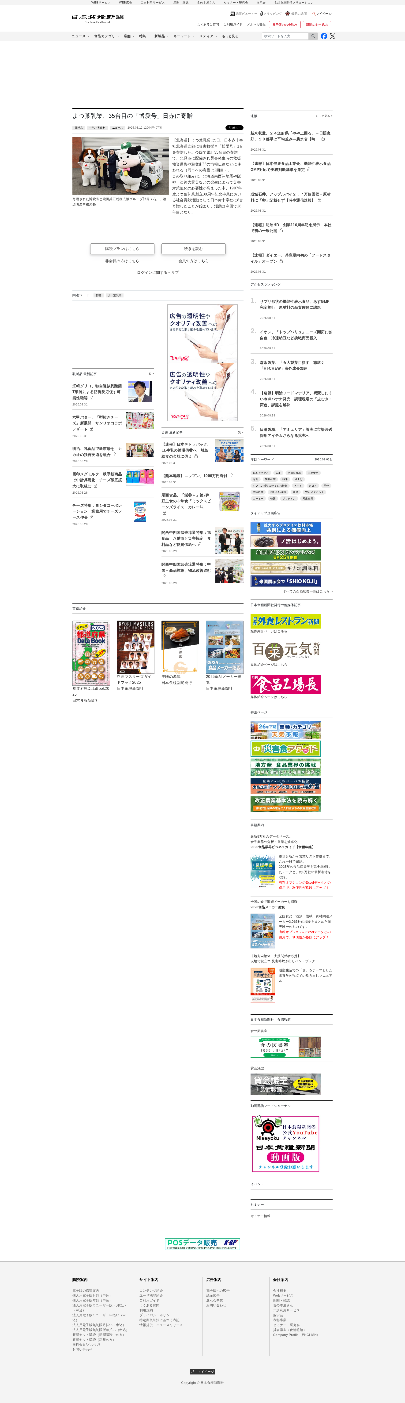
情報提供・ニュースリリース (161, 1325)
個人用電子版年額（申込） (92, 1300)
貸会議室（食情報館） (290, 1330)
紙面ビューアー (246, 13)
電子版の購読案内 (85, 1290)
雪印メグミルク (314, 492)
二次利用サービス (153, 2)
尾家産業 (308, 498)
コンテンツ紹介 (151, 1290)
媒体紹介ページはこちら (269, 631)
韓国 (273, 498)
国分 (326, 485)
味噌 (295, 492)
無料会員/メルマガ (86, 1344)
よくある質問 (149, 1305)
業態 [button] (127, 36)
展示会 (261, 2)
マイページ (204, 1372)
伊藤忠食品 (294, 472)
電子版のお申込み (284, 24)
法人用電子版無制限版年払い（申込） (100, 1330)
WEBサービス (101, 2)
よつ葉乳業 (114, 295)
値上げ (299, 479)
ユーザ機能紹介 (151, 1295)
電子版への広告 (218, 1290)
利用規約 (146, 1310)
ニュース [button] (79, 36)
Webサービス (283, 1295)
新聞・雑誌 (181, 2)
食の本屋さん (206, 2)
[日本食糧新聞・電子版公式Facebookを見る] (324, 36)
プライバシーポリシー (156, 1315)
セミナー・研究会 (236, 2)
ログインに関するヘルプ (158, 273)
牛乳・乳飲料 (97, 127)
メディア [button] (206, 36)
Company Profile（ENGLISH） (296, 1335)
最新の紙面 (299, 13)
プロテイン (289, 498)
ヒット (298, 485)
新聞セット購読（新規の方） (94, 1340)
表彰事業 (279, 1320)
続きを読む (193, 249)
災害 (98, 295)
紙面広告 (213, 1295)
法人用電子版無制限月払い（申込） (99, 1325)
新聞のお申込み (317, 24)
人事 (278, 472)
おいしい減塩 (278, 492)
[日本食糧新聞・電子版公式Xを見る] (332, 36)
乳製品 (79, 127)
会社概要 (279, 1290)
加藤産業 (270, 479)
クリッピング (272, 13)
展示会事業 (214, 1300)
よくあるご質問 (208, 24)
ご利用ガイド (233, 24)
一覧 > (150, 374)
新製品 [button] (159, 36)
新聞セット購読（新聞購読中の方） (99, 1335)
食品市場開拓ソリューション (294, 2)
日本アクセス (261, 472)
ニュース (117, 127)
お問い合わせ (82, 1349)
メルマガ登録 (256, 24)
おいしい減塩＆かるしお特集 (270, 485)
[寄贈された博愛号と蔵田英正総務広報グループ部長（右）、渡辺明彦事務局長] (120, 166)
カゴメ (313, 485)
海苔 (255, 479)
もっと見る (230, 36)
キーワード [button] (182, 36)
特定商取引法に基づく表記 (159, 1320)
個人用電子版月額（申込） (92, 1295)
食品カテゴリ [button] (104, 36)
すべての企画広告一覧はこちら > (308, 591)
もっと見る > (324, 116)
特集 (142, 36)
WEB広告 (125, 2)
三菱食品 (313, 472)
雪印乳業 (258, 492)
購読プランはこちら (122, 249)
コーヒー (258, 498)
